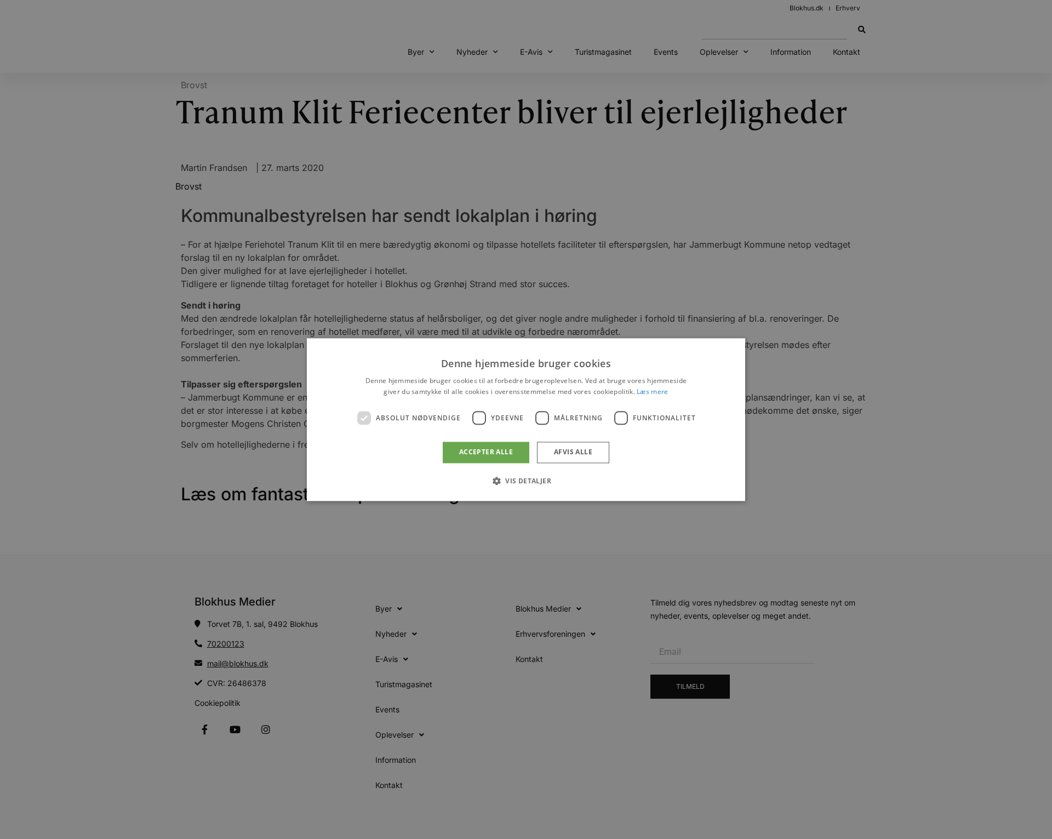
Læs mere (652, 391)
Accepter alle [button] (486, 452)
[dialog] (526, 419)
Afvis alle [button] (573, 452)
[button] (526, 480)
